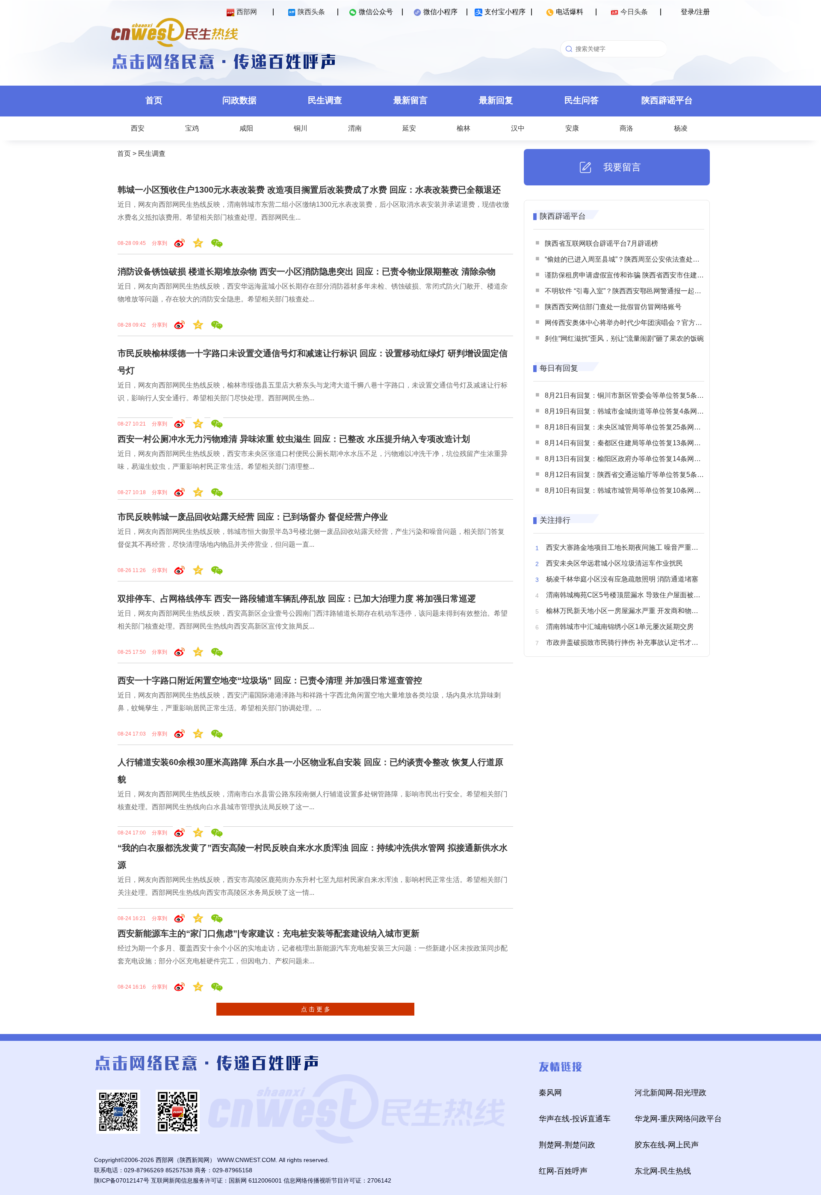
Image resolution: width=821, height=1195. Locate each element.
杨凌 (681, 128)
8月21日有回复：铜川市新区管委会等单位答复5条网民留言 (634, 395)
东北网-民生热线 (663, 1171)
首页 (153, 100)
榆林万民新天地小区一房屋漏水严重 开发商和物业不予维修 (636, 610)
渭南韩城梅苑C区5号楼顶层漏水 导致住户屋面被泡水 (626, 595)
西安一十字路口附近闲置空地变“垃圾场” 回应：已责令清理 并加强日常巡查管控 (270, 680)
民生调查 (325, 100)
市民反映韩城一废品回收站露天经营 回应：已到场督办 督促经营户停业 (253, 517)
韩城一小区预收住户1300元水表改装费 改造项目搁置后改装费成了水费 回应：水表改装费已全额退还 (309, 189)
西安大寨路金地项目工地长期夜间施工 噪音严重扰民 (625, 547)
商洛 (626, 128)
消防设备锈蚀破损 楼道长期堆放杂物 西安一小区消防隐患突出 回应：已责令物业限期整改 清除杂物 (307, 271)
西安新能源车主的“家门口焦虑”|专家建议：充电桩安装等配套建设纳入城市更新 (268, 933)
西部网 (246, 11)
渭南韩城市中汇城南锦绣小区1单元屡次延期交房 (620, 626)
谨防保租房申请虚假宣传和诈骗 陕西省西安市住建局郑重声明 (638, 275)
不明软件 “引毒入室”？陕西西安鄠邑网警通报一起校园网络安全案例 (647, 291)
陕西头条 (311, 11)
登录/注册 (695, 11)
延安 (409, 128)
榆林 (463, 128)
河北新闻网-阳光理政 (670, 1092)
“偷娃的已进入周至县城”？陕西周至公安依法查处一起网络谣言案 (643, 259)
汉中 (518, 128)
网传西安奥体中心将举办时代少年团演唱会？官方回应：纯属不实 (644, 322)
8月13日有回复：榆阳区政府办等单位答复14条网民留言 (630, 458)
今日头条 (634, 11)
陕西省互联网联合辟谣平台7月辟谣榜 (601, 243)
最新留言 (410, 100)
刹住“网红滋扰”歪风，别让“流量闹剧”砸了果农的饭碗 (624, 338)
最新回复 (496, 100)
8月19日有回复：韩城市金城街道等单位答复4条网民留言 (631, 411)
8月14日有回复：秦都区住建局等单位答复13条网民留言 (630, 443)
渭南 (355, 128)
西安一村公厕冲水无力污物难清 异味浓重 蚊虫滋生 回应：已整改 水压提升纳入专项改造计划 (294, 439)
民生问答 (581, 100)
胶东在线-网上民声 (667, 1145)
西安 (138, 128)
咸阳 (246, 128)
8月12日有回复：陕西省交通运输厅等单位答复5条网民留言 (634, 474)
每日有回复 (559, 368)
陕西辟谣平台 (667, 100)
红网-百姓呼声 (563, 1171)
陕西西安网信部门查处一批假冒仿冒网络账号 (613, 306)
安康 (572, 128)
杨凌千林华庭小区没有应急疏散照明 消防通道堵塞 (622, 579)
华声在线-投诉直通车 (575, 1119)
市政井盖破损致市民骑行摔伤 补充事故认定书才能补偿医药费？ (642, 642)
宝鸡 (192, 128)
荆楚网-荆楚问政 (567, 1145)
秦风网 (550, 1092)
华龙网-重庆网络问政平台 (678, 1119)
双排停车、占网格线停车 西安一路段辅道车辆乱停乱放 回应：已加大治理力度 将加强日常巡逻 (297, 598)
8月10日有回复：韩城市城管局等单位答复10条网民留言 (630, 490)
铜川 (300, 128)
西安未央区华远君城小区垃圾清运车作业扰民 (614, 563)
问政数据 (239, 100)
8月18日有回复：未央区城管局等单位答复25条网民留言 (630, 427)
